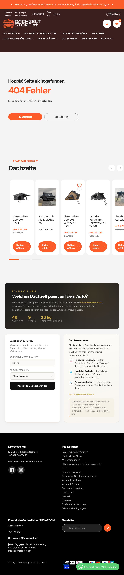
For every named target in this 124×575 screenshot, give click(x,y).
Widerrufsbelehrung (72, 480)
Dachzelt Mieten (8, 13)
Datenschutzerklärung (73, 488)
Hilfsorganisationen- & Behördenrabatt (81, 464)
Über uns (49, 13)
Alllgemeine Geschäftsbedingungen (80, 476)
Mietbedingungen (71, 460)
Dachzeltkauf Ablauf (72, 456)
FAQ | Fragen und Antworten (21, 13)
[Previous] (12, 4)
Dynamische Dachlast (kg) (25, 357)
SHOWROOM (38, 14)
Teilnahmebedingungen (74, 508)
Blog (64, 468)
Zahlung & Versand (71, 472)
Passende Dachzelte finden (32, 385)
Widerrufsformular (71, 484)
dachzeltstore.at (21, 563)
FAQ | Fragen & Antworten (75, 452)
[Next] (111, 4)
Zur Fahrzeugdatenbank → (81, 394)
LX (46, 563)
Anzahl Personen (19, 370)
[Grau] (79, 189)
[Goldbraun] (79, 184)
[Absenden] (107, 528)
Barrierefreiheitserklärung (74, 504)
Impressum (67, 492)
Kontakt (57, 14)
